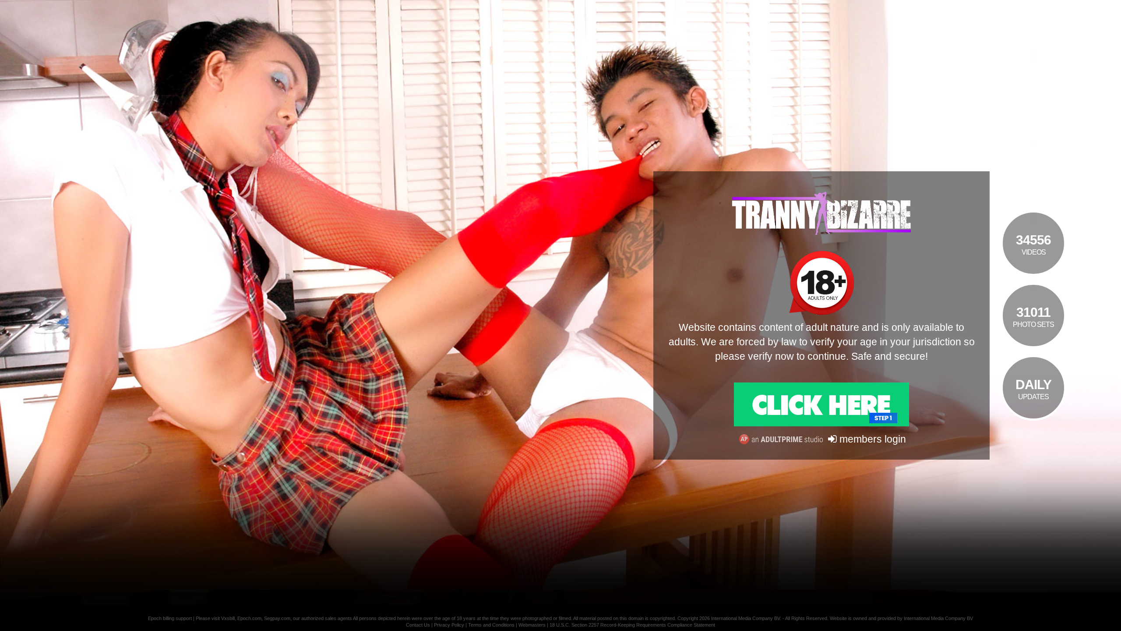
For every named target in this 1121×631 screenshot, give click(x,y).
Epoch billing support (170, 618)
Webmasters (532, 624)
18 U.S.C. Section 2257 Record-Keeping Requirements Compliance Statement (632, 624)
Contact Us (418, 624)
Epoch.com (249, 618)
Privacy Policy (449, 624)
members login (871, 439)
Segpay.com (277, 618)
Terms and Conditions (491, 624)
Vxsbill (228, 618)
